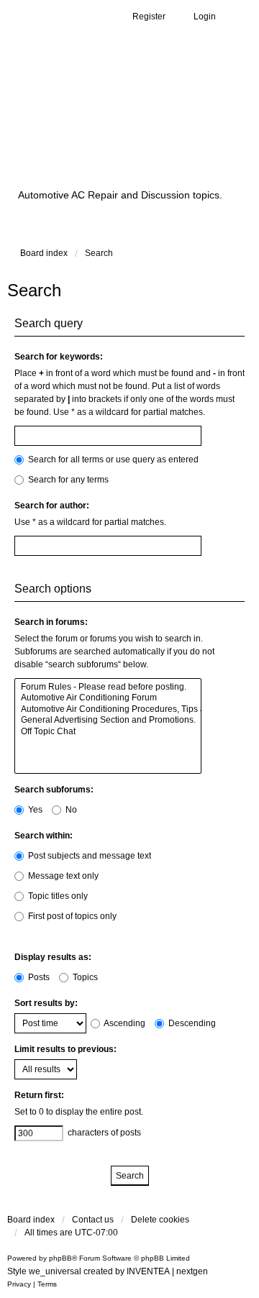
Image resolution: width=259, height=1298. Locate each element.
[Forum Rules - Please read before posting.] (107, 687)
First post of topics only (71, 916)
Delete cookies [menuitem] (160, 1220)
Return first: (39, 1095)
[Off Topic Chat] (107, 731)
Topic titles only (57, 896)
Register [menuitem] (148, 17)
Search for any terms (67, 480)
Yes (34, 810)
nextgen (192, 1271)
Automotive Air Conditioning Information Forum (110, 125)
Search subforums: (54, 790)
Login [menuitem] (205, 17)
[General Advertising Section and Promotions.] (107, 720)
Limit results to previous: (65, 1049)
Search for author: (51, 506)
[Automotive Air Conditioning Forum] (107, 698)
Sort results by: (46, 1003)
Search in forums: (51, 622)
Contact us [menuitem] (93, 1220)
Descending (191, 1023)
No (70, 810)
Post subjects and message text (88, 856)
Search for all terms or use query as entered (112, 459)
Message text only (62, 876)
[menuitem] (19, 1284)
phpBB (60, 1258)
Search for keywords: (58, 357)
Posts (38, 977)
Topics (84, 977)
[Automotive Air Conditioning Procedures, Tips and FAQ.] (107, 709)
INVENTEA (148, 1271)
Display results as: (52, 957)
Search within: (43, 836)
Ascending (123, 1023)
